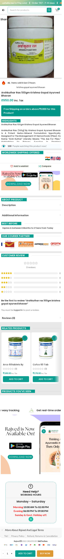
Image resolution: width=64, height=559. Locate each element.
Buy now (45, 553)
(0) (16, 369)
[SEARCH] (49, 10)
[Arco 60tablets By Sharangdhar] (16, 348)
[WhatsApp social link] (31, 519)
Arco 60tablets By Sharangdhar (13, 366)
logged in (18, 310)
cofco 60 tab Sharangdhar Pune (43, 366)
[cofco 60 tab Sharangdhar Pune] (46, 348)
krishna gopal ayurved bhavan (31, 87)
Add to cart (25, 553)
